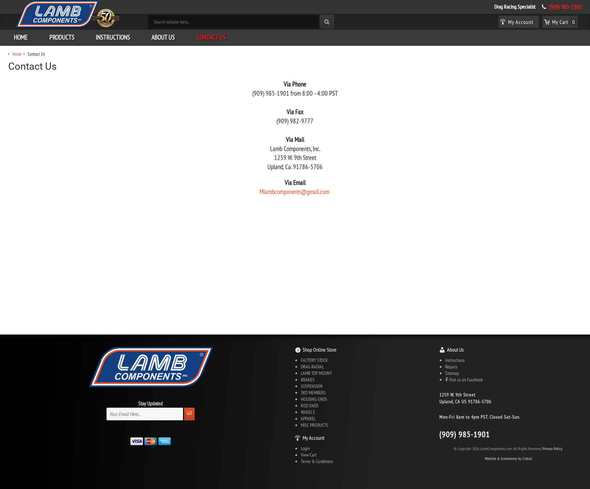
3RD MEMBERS (313, 393)
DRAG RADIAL (312, 367)
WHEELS (308, 412)
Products (62, 37)
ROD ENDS (310, 406)
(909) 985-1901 (565, 7)
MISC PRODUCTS (314, 425)
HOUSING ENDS (314, 399)
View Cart (309, 455)
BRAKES (307, 380)
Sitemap (452, 373)
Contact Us (211, 37)
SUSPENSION (312, 386)
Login (305, 448)
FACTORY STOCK (314, 360)
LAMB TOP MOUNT (316, 373)
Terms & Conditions (317, 461)
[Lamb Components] (67, 14)
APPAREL (308, 419)
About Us (163, 37)
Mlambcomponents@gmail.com (294, 192)
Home (21, 37)
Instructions (113, 37)
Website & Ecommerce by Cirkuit (508, 458)
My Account (313, 437)
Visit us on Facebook (465, 380)
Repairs (451, 367)
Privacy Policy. (553, 448)
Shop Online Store (320, 349)
